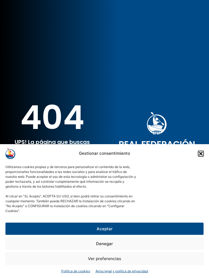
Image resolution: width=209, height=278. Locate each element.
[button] (201, 153)
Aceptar (105, 228)
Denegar (104, 243)
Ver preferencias (104, 258)
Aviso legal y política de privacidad (122, 271)
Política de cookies (75, 271)
